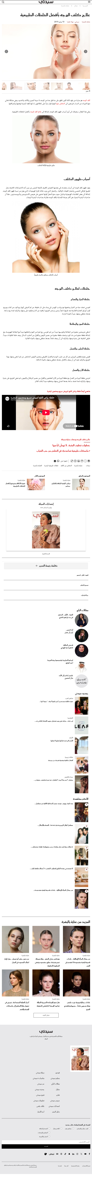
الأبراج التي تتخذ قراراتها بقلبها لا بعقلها (62, 741)
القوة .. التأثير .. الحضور (82, 575)
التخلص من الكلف (66, 465)
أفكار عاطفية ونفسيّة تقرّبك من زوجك (60, 760)
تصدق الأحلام (84, 585)
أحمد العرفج (69, 663)
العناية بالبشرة (37, 465)
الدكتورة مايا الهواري (67, 647)
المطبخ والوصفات (43, 1133)
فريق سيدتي (40, 1095)
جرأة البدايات (84, 595)
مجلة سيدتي (40, 1073)
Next (6, 51)
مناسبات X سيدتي (38, 1078)
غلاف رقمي (40, 1106)
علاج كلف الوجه (35, 112)
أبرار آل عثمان (69, 632)
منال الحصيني (69, 678)
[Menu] (89, 2)
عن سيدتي (40, 1084)
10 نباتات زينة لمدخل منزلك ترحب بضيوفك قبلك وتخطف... (52, 847)
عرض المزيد (46, 1015)
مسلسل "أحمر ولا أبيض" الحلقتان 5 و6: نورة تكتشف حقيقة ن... (53, 780)
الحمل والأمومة (43, 1136)
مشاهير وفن (68, 1129)
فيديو (58, 1073)
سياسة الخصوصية (75, 1166)
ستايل (58, 1090)
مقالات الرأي (82, 610)
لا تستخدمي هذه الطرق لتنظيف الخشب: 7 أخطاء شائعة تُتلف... (51, 868)
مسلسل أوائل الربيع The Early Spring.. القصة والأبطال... (55, 825)
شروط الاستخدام (86, 1166)
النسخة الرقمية (46, 554)
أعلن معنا (66, 1166)
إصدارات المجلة (46, 504)
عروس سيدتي (55, 1101)
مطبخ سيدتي (55, 1078)
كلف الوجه (86, 100)
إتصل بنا (60, 1166)
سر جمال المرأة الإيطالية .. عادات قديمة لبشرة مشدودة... (53, 890)
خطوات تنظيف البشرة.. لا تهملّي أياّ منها (71, 445)
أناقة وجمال (56, 1129)
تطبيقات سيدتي (38, 1101)
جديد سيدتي (81, 694)
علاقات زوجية (69, 757)
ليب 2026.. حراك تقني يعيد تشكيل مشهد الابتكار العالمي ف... (53, 721)
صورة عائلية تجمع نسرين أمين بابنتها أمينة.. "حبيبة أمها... (56, 701)
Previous (85, 51)
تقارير (58, 1095)
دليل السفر (56, 1112)
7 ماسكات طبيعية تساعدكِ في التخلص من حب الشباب (63, 451)
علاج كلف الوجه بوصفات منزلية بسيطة (75, 439)
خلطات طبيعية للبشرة (51, 465)
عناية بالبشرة (86, 21)
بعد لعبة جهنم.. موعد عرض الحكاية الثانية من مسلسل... (53, 803)
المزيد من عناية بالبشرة (76, 922)
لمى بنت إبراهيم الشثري (66, 617)
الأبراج (71, 737)
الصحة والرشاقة (43, 1129)
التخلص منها (60, 103)
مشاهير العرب (69, 698)
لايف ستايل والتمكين (82, 1129)
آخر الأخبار (40, 1112)
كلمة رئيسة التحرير (48, 566)
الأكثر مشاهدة (80, 799)
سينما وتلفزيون (69, 777)
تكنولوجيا (70, 718)
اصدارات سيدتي (54, 1106)
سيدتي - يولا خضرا (73, 21)
